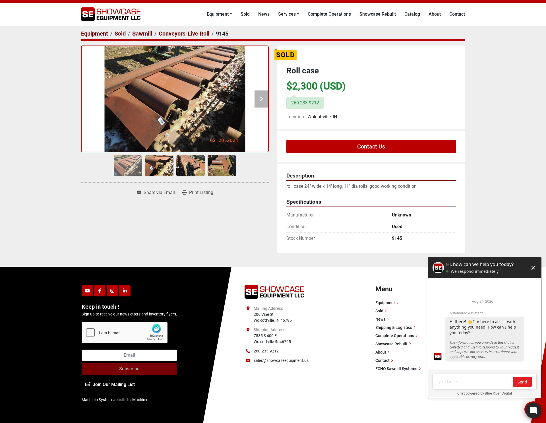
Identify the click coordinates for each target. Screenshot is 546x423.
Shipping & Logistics (393, 327)
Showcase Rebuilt (377, 14)
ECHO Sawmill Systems (396, 368)
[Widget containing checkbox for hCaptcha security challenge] (124, 332)
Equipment (218, 14)
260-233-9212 (266, 351)
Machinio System (97, 399)
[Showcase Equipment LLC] (274, 291)
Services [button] (287, 14)
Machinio (140, 399)
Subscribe (129, 369)
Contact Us (371, 146)
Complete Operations (329, 14)
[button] (219, 14)
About (435, 14)
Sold (245, 14)
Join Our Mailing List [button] (114, 384)
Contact (457, 14)
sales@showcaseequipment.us (281, 360)
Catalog (412, 14)
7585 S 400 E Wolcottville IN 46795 (272, 338)
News (264, 14)
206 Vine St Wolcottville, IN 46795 (273, 317)
